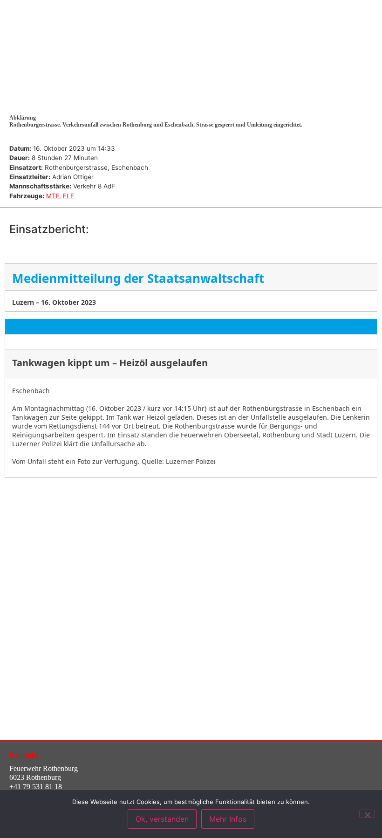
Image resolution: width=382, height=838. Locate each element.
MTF (52, 196)
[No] (367, 814)
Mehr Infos (227, 819)
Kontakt (23, 755)
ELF (68, 196)
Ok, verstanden (162, 819)
